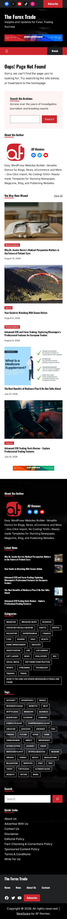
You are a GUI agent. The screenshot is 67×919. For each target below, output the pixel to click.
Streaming (24, 668)
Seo (54, 656)
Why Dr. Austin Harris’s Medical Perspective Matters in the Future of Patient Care (31, 251)
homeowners (13, 740)
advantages (27, 700)
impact (29, 740)
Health (44, 639)
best (45, 706)
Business (46, 622)
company (43, 717)
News (27, 656)
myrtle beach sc (36, 752)
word (35, 774)
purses (23, 757)
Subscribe (32, 898)
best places (12, 712)
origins (10, 757)
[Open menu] (6, 51)
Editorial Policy (14, 839)
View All (58, 195)
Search (49, 119)
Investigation (13, 650)
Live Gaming (42, 650)
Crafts (42, 628)
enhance (40, 729)
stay (40, 763)
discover (26, 729)
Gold (33, 639)
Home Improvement (16, 645)
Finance (9, 443)
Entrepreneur (30, 633)
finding (10, 734)
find (53, 729)
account (10, 700)
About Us (10, 819)
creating (10, 729)
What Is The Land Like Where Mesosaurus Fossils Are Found (32, 680)
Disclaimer (11, 834)
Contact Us (11, 829)
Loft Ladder (12, 656)
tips (50, 763)
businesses (11, 717)
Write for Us (12, 859)
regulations (50, 757)
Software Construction (37, 662)
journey (30, 746)
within (23, 774)
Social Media (12, 662)
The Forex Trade (20, 16)
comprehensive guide (39, 723)
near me (55, 752)
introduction (13, 746)
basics (42, 700)
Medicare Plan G (14, 752)
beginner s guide (14, 706)
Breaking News (12, 245)
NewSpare (24, 913)
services (27, 763)
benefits (33, 706)
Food (8, 639)
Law (28, 650)
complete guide (14, 723)
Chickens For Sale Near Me (19, 628)
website (10, 774)
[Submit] (57, 799)
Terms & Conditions (17, 854)
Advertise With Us (16, 824)
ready (35, 757)
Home (47, 734)
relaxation (12, 763)
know (43, 746)
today (9, 769)
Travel (23, 673)
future (23, 734)
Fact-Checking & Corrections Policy (28, 844)
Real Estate (41, 656)
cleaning (28, 717)
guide (35, 734)
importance (44, 740)
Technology (42, 668)
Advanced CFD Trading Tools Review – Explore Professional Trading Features (27, 449)
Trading (10, 673)
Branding (11, 622)
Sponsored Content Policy (21, 849)
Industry (36, 645)
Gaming (21, 639)
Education (11, 633)
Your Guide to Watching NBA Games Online (25, 313)
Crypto (55, 628)
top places (23, 769)
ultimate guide (42, 769)
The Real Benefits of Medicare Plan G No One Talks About (32, 388)
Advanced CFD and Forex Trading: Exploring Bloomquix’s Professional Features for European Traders (32, 333)
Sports (8, 308)
